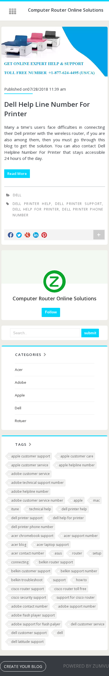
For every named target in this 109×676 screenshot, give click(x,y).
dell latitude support (27, 641)
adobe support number (77, 606)
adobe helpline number (30, 491)
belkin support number (79, 571)
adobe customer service (30, 473)
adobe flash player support (33, 615)
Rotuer (20, 420)
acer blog (18, 544)
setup (97, 553)
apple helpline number (77, 465)
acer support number (81, 535)
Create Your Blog (23, 666)
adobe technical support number (37, 482)
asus (58, 553)
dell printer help (32, 203)
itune (15, 509)
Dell (17, 195)
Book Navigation (13, 11)
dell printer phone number (32, 526)
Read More (17, 173)
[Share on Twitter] (19, 235)
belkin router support (56, 562)
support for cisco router (75, 597)
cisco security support (28, 597)
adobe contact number (29, 606)
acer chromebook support (32, 535)
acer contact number (27, 553)
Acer (19, 369)
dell (60, 632)
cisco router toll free (70, 588)
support (59, 580)
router (77, 553)
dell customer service (88, 624)
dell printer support (78, 203)
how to (81, 580)
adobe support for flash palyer (35, 624)
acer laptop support (53, 544)
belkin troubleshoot (26, 580)
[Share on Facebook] (10, 235)
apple (78, 500)
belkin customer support (30, 571)
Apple (20, 395)
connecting (20, 562)
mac (96, 500)
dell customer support (29, 632)
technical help (40, 509)
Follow (51, 312)
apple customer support (30, 456)
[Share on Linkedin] (36, 235)
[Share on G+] (27, 235)
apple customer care (76, 456)
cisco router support (27, 588)
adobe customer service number (37, 500)
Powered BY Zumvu (86, 666)
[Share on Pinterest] (44, 235)
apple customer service (29, 465)
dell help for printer (36, 209)
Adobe (20, 382)
